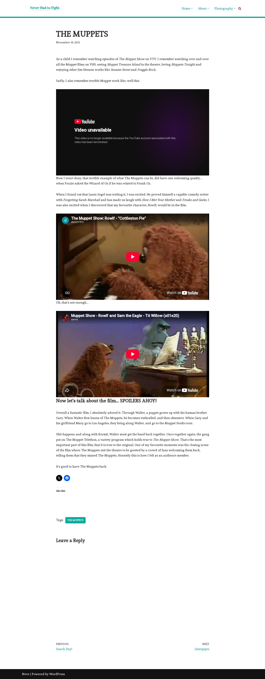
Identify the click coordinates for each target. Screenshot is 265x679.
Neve (25, 674)
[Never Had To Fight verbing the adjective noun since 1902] (41, 8)
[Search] (239, 8)
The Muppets (75, 520)
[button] (192, 8)
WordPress (57, 674)
